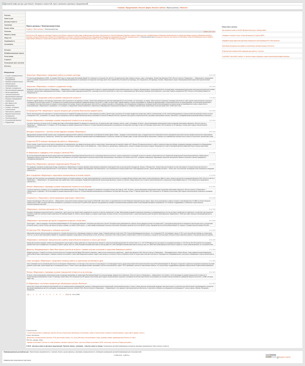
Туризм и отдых (129, 35)
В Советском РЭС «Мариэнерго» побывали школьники (48, 230)
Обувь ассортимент (92, 342)
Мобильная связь (200, 37)
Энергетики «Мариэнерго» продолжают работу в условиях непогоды (53, 75)
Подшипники (9, 122)
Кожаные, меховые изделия (63, 342)
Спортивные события (186, 37)
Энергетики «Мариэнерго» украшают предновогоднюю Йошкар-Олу (53, 164)
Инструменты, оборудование (10, 78)
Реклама (7, 15)
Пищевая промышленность (169, 35)
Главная (121, 8)
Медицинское (10, 105)
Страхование (121, 39)
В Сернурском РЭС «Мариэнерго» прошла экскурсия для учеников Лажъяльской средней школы (64, 111)
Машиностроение (205, 35)
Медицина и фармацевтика (112, 37)
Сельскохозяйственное (13, 120)
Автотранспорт (64, 39)
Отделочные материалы (71, 333)
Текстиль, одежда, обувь (34, 340)
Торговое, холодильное (13, 88)
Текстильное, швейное (13, 112)
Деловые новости (10, 22)
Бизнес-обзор (9, 28)
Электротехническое (12, 94)
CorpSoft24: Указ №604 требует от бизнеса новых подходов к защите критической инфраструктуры (256, 56)
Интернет (7, 50)
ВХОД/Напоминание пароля (14, 53)
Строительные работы (35, 333)
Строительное (10, 109)
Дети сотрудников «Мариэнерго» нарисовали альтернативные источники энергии (58, 175)
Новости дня (8, 18)
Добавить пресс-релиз (209, 31)
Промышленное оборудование (91, 37)
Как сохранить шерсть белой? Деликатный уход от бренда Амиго (244, 30)
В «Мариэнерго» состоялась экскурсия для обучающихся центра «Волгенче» (57, 283)
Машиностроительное (13, 114)
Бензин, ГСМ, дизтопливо (56, 337)
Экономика (8, 25)
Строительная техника (102, 333)
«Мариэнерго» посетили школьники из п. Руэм (45, 209)
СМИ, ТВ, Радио (110, 39)
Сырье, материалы (32, 335)
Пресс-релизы (173, 8)
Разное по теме (129, 337)
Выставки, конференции (84, 35)
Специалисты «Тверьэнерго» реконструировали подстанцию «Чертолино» (56, 198)
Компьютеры (43, 37)
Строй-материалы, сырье (120, 333)
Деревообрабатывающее (14, 97)
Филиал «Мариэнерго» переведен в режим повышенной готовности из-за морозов (59, 186)
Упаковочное (9, 101)
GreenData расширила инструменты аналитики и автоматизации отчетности (248, 46)
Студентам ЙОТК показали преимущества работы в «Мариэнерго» (53, 141)
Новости (184, 8)
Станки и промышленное (14, 76)
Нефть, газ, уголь (98, 39)
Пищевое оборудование (13, 99)
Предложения (131, 8)
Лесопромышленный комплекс (80, 39)
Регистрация (8, 56)
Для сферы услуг (11, 103)
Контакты (7, 66)
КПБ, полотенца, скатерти (109, 342)
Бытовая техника (32, 37)
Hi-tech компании (117, 35)
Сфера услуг (56, 35)
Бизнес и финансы (68, 35)
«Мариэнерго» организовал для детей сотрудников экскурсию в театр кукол (56, 220)
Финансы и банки (42, 39)
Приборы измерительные (14, 82)
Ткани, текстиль (79, 342)
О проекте (7, 60)
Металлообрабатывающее (14, 90)
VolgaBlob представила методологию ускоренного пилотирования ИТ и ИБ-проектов (251, 41)
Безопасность (105, 35)
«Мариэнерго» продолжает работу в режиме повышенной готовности (54, 98)
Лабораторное (10, 84)
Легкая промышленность (131, 37)
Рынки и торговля (74, 37)
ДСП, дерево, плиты (136, 333)
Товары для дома (125, 342)
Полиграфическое (11, 86)
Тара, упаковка (102, 337)
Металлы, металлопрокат (87, 337)
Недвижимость (9, 41)
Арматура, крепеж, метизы (53, 333)
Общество (7, 38)
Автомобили (8, 44)
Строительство (31, 330)
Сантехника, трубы (87, 333)
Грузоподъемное (11, 118)
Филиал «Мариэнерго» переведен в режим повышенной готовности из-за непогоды (59, 120)
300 (67, 294)
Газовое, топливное (12, 107)
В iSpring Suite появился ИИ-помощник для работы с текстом (243, 51)
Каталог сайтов (158, 8)
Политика (7, 31)
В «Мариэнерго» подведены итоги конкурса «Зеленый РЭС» (50, 153)
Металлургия (53, 39)
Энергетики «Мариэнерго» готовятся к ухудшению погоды (49, 86)
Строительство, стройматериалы (147, 35)
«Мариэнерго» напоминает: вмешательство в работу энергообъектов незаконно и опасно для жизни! (66, 240)
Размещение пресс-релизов (14, 63)
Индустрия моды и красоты (188, 35)
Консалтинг (30, 35)
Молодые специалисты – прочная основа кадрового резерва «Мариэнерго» (56, 132)
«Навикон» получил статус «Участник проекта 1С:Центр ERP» (243, 35)
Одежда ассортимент (34, 342)
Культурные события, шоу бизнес (166, 37)
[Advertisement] (69, 18)
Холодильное (10, 116)
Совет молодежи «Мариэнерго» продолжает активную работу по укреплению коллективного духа (65, 261)
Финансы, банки (10, 34)
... (145, 333)
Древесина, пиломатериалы (36, 337)
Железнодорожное (11, 92)
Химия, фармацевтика (115, 337)
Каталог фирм (145, 8)
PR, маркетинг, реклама (43, 35)
